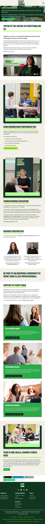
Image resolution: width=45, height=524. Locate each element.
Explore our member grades (12, 337)
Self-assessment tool (19, 498)
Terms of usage (36, 521)
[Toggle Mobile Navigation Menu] (43, 3)
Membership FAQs (4, 498)
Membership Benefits (5, 497)
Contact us (17, 505)
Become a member (4, 495)
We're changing (33, 497)
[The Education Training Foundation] (21, 2)
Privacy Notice (14, 517)
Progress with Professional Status (14, 376)
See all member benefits (10, 148)
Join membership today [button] (8, 19)
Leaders (16, 497)
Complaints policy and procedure (25, 521)
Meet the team (32, 498)
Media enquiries (18, 507)
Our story (31, 495)
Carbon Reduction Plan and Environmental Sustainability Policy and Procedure (17, 519)
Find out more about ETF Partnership (14, 414)
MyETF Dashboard (18, 504)
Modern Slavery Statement (38, 519)
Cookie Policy (20, 517)
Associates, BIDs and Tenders (12, 521)
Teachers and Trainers (19, 495)
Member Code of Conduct (29, 517)
